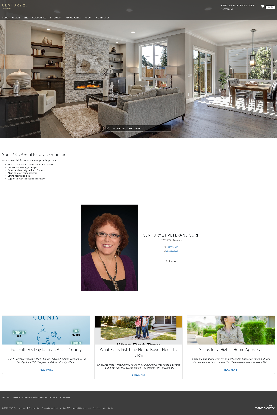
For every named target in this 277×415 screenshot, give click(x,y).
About (88, 17)
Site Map (96, 408)
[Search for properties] (108, 128)
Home (5, 17)
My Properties (73, 17)
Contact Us (102, 17)
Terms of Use (34, 408)
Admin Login (108, 408)
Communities (39, 17)
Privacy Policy (47, 408)
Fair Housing (61, 408)
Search (16, 17)
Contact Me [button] (170, 261)
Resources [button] (56, 17)
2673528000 (227, 9)
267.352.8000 (172, 250)
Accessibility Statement (81, 408)
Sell (26, 17)
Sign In (270, 7)
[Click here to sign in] (262, 7)
